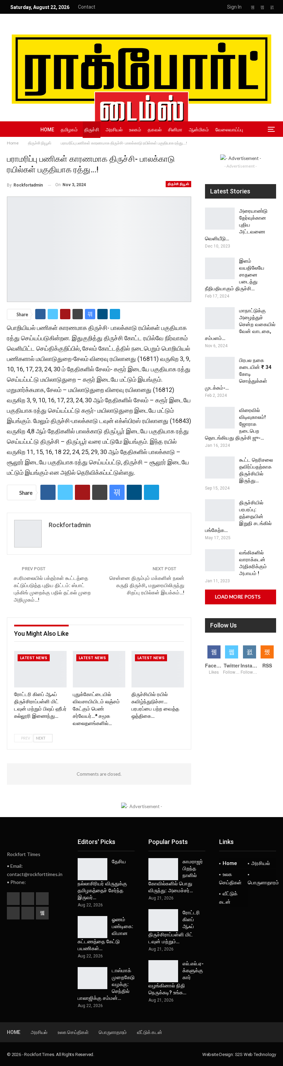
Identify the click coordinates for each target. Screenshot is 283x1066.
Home (47, 129)
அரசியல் (114, 129)
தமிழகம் (69, 129)
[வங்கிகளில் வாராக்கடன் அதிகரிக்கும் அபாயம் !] (220, 560)
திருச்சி (91, 129)
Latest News (33, 658)
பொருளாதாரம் (262, 882)
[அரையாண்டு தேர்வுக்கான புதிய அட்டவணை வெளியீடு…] (220, 219)
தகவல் (155, 129)
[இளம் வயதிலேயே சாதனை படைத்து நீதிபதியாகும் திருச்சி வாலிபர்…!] (220, 269)
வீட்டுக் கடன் (228, 898)
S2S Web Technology (255, 1054)
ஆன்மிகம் (199, 129)
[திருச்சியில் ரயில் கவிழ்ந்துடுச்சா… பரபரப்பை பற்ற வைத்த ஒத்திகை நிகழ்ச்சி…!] (157, 669)
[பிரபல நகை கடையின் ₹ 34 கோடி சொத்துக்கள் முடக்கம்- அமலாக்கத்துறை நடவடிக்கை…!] (220, 368)
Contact (86, 7)
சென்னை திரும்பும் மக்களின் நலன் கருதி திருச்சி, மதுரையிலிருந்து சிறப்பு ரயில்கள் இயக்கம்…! (146, 585)
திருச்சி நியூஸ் (178, 184)
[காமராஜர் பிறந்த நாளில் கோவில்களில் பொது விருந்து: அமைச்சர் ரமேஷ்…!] (163, 869)
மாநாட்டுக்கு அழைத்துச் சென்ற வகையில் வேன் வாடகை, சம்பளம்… (240, 324)
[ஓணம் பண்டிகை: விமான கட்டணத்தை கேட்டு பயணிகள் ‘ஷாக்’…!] (92, 927)
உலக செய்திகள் (230, 878)
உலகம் (135, 129)
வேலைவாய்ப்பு (229, 129)
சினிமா (175, 129)
